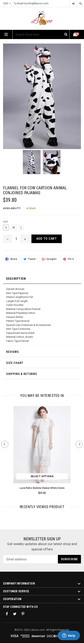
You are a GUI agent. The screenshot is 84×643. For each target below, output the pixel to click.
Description (16, 279)
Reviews (12, 352)
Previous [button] (4, 444)
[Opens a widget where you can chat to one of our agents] (68, 636)
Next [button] (79, 444)
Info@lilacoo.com (38, 3)
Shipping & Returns (21, 374)
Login (73, 3)
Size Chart (14, 363)
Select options (42, 476)
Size (5, 221)
